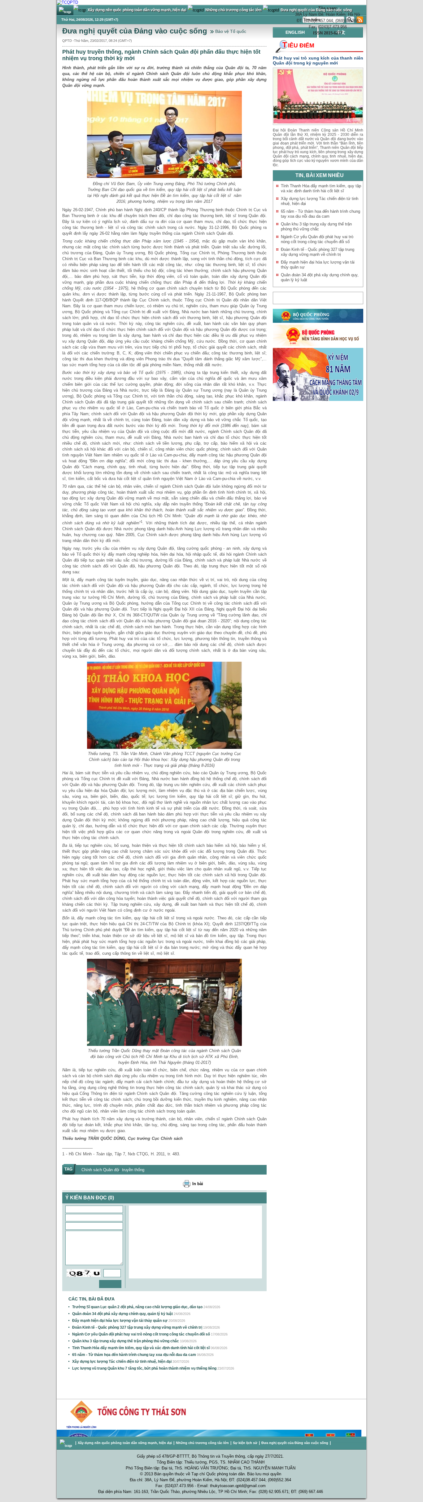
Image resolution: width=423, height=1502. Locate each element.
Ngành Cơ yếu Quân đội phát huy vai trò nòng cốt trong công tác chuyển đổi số (141, 1334)
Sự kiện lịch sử (245, 1443)
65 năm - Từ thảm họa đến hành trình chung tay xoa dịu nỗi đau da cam (134, 1355)
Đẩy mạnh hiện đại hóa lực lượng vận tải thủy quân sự (120, 1320)
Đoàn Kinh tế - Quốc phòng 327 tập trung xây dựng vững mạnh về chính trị (137, 1327)
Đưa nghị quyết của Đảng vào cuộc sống (134, 31)
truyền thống (133, 1169)
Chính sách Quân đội (100, 1169)
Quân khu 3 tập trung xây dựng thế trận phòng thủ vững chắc (125, 1341)
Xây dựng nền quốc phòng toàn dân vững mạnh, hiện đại (125, 1443)
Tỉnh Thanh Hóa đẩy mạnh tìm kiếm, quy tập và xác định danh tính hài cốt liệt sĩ (141, 1348)
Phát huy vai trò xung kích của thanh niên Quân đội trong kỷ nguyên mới (318, 60)
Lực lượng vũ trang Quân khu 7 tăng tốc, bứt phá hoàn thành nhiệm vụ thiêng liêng (144, 1368)
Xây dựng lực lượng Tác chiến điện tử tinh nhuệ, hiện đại (122, 1361)
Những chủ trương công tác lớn (202, 1443)
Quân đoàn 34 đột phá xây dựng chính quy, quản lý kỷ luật (122, 1314)
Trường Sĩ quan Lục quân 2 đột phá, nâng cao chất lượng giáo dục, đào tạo (137, 1307)
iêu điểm (298, 45)
